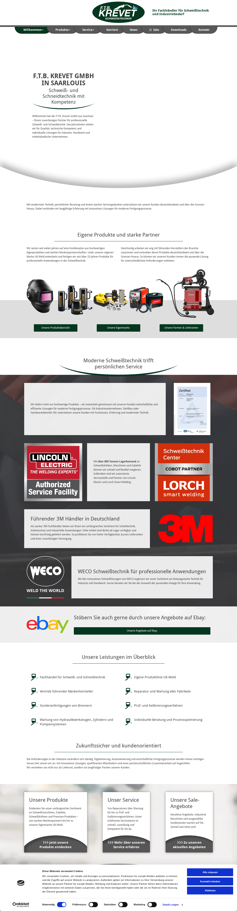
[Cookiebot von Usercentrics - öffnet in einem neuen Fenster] (21, 904)
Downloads (179, 29)
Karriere (112, 29)
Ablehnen (210, 890)
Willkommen (32, 29)
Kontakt (203, 29)
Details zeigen (171, 904)
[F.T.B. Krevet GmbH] (118, 12)
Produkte (61, 29)
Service (87, 29)
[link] (36, 30)
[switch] (93, 904)
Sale (156, 29)
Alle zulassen (210, 872)
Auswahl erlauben (210, 881)
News (134, 29)
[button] (55, 328)
